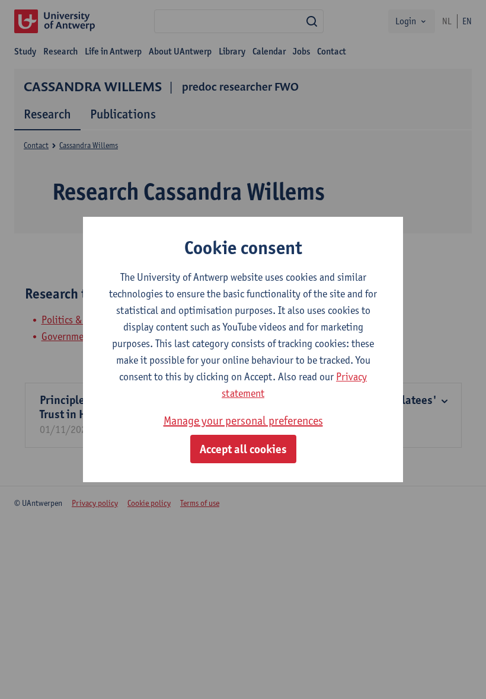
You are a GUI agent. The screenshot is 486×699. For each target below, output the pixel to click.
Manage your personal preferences (243, 420)
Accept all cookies (243, 449)
